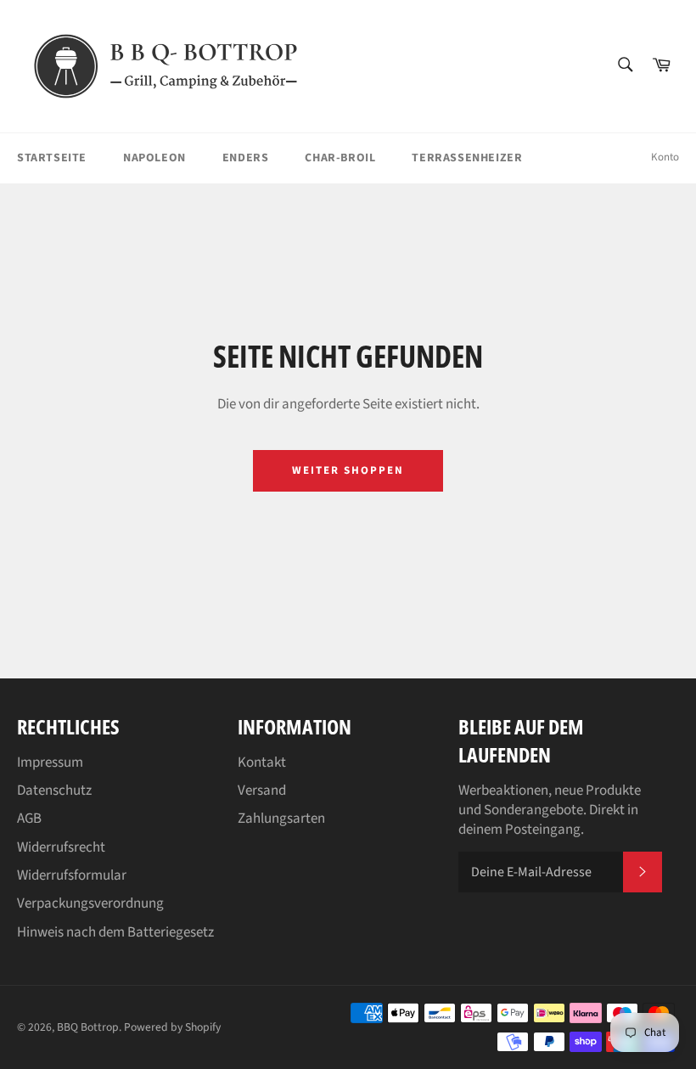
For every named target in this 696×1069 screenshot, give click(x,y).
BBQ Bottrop (88, 1027)
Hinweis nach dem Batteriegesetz (115, 932)
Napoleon (154, 157)
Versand (262, 790)
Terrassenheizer (467, 157)
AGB (29, 818)
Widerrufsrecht (61, 847)
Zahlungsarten (281, 818)
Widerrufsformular (71, 875)
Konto (665, 157)
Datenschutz (54, 790)
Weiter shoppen (347, 470)
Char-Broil (340, 157)
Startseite (52, 157)
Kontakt (262, 762)
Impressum (50, 762)
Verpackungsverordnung (90, 903)
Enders (245, 157)
